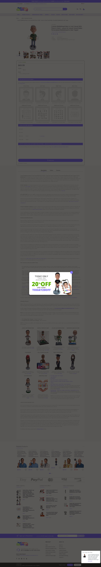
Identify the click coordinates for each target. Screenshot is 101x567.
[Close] (71, 272)
